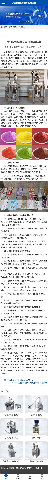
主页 (5, 27)
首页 (6, 478)
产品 (18, 478)
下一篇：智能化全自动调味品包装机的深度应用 (29, 383)
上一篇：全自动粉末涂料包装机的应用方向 (16, 380)
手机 (30, 478)
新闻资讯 (12, 27)
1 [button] (19, 21)
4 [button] (26, 21)
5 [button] (28, 21)
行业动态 (21, 27)
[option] (24, 15)
